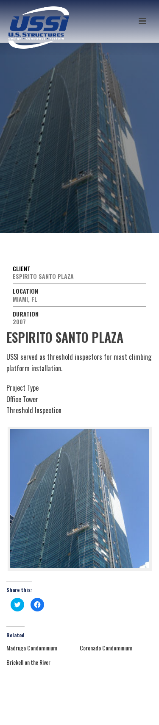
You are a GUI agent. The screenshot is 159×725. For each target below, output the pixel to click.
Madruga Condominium (31, 647)
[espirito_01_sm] (80, 499)
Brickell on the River (28, 662)
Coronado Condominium (106, 647)
